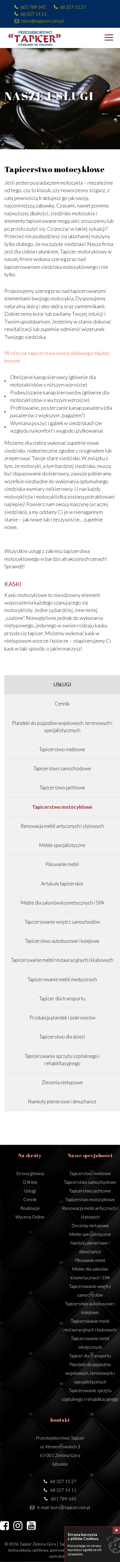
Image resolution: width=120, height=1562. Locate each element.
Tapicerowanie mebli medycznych (62, 979)
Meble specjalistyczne (62, 845)
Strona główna (30, 1173)
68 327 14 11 (33, 13)
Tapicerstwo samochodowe (62, 768)
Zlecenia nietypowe (62, 1082)
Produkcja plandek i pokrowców (62, 1018)
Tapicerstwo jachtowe (62, 787)
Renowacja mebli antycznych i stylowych (62, 826)
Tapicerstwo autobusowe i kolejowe (62, 941)
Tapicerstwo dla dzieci (62, 1037)
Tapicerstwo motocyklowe (62, 807)
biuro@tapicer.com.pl (42, 20)
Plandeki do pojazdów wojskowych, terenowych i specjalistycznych (90, 1373)
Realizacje (30, 1208)
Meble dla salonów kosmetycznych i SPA (62, 903)
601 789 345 (33, 7)
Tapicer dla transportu (62, 998)
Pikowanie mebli (62, 864)
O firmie (30, 1182)
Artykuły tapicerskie (62, 884)
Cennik (62, 704)
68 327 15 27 (73, 7)
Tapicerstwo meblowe (62, 749)
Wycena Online (30, 1216)
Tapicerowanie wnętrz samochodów (62, 922)
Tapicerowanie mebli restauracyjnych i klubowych (62, 960)
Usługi (62, 684)
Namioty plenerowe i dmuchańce (62, 1101)
